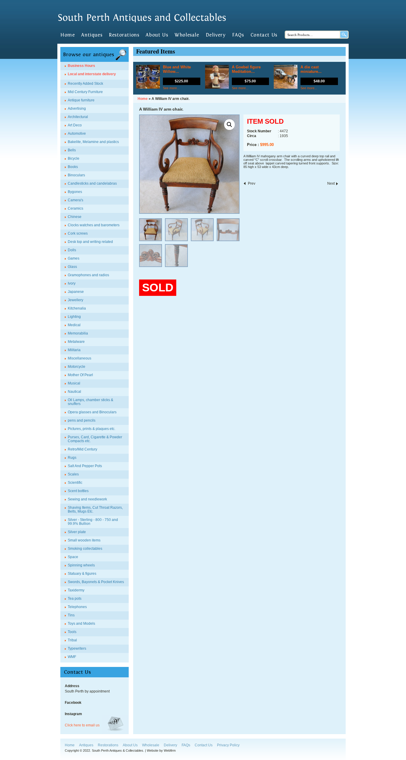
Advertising (77, 108)
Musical (74, 383)
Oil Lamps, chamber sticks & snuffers (90, 402)
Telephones (77, 607)
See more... (171, 88)
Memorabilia (78, 333)
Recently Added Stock (85, 83)
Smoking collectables (85, 549)
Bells (72, 150)
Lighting (74, 317)
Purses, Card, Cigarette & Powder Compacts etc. (95, 439)
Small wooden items (84, 540)
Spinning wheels (81, 565)
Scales (73, 474)
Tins (71, 615)
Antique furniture (81, 100)
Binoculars (76, 175)
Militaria (74, 350)
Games (73, 258)
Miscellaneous (79, 358)
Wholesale (186, 35)
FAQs (238, 35)
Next (331, 183)
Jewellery (75, 300)
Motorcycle (76, 367)
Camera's (75, 200)
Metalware (76, 342)
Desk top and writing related (90, 242)
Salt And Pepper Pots (85, 466)
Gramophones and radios (88, 275)
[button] (229, 124)
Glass (72, 267)
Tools (72, 632)
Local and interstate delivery (92, 74)
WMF (72, 657)
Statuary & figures (82, 573)
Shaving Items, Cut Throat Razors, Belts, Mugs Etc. (95, 509)
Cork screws (78, 233)
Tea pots (74, 598)
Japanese (76, 292)
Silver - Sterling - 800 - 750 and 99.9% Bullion (93, 522)
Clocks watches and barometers (93, 225)
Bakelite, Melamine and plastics (93, 142)
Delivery (216, 35)
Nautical (74, 392)
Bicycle (73, 158)
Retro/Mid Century (82, 449)
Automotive (77, 133)
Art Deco (75, 125)
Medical (74, 325)
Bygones (75, 192)
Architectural (78, 117)
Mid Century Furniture (85, 92)
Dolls (72, 250)
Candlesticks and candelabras (92, 183)
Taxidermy (76, 590)
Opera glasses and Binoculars (92, 412)
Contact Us (264, 35)
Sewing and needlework (87, 499)
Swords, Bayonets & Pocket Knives (96, 582)
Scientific (75, 483)
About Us (157, 35)
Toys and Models (81, 623)
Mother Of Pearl (80, 375)
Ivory (71, 283)
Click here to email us (82, 725)
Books (73, 167)
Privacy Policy (228, 745)
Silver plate (77, 532)
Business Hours (81, 66)
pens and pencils (81, 420)
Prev (251, 183)
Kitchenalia (77, 308)
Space (73, 557)
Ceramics (75, 208)
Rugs (72, 458)
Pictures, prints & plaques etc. (91, 429)
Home (67, 35)
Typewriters (77, 648)
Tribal (72, 640)
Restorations (124, 35)
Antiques (91, 35)
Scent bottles (78, 491)
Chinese (74, 217)
